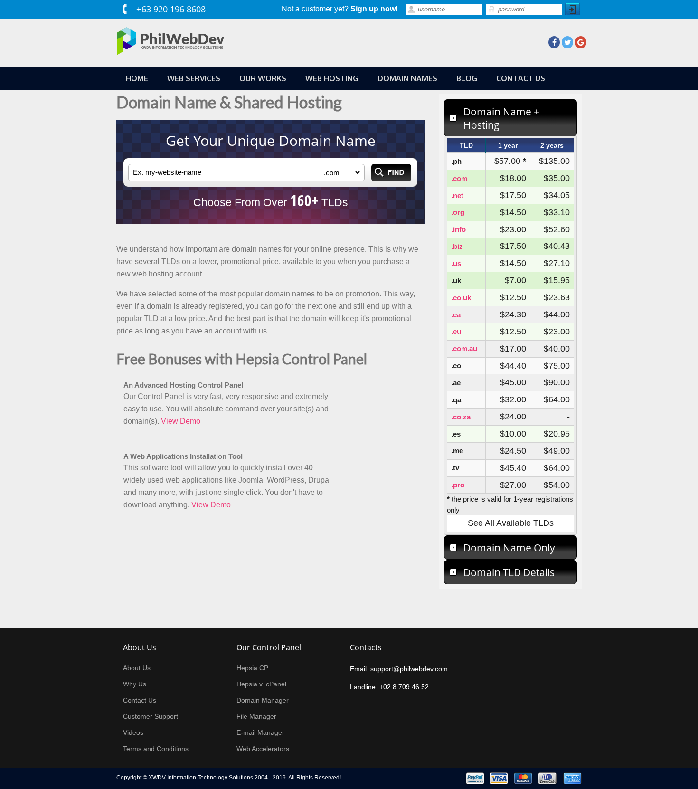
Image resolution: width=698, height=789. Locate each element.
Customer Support (150, 716)
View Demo (180, 421)
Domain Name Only (509, 547)
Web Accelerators (262, 748)
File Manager (256, 716)
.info (458, 229)
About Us (137, 668)
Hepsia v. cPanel (261, 684)
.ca (456, 315)
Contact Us (139, 700)
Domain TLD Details (509, 572)
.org (457, 212)
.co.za (461, 417)
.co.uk (461, 298)
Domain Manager (262, 700)
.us (456, 263)
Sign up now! (374, 9)
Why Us (134, 684)
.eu (456, 331)
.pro (457, 485)
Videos (133, 732)
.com (459, 178)
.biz (457, 246)
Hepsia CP (252, 668)
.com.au (464, 348)
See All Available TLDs (511, 523)
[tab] (510, 117)
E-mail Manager (260, 732)
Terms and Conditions (156, 748)
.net (457, 195)
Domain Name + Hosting (501, 118)
